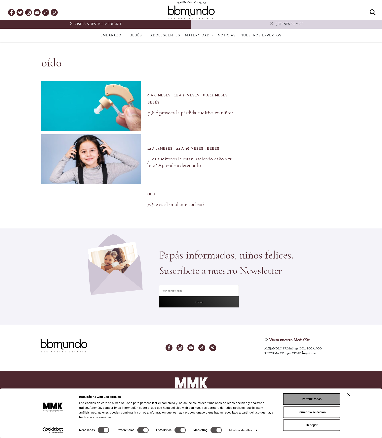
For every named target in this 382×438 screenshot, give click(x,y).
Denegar (312, 425)
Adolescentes (165, 35)
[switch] (143, 430)
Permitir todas (312, 399)
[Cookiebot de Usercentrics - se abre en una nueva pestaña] (52, 430)
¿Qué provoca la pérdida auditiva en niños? (190, 112)
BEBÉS (153, 102)
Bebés (136, 35)
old (151, 194)
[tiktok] (45, 12)
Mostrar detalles (240, 430)
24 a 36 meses (190, 148)
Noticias (227, 35)
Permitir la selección (311, 412)
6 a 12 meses (215, 95)
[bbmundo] (191, 12)
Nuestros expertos (261, 35)
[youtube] (37, 12)
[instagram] (29, 12)
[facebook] (11, 12)
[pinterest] (54, 12)
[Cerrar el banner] (348, 394)
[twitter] (20, 12)
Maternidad (198, 35)
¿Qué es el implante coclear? (176, 204)
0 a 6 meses (159, 95)
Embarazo (111, 35)
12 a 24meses (187, 95)
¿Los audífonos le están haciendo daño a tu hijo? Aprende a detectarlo (190, 162)
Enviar (199, 301)
